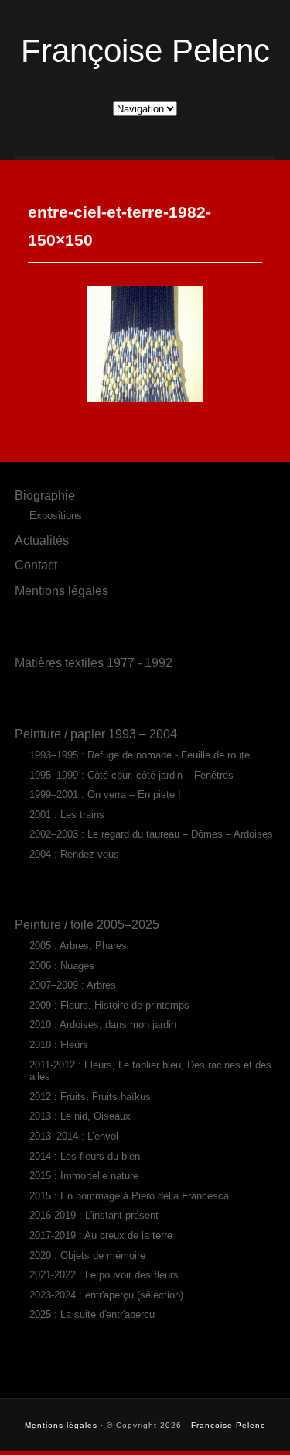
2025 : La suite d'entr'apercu (92, 1314)
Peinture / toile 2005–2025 (87, 924)
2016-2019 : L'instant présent (94, 1215)
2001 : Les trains (66, 814)
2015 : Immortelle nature (83, 1176)
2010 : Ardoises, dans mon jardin (102, 1024)
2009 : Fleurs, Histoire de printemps (109, 1005)
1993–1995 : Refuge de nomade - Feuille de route (139, 755)
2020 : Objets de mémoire (87, 1255)
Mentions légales (61, 590)
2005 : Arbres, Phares (78, 945)
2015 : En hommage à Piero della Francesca (129, 1196)
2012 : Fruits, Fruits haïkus (90, 1096)
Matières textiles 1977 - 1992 (93, 662)
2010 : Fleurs (58, 1045)
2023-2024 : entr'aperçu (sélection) (106, 1295)
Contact (36, 565)
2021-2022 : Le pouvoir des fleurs (104, 1275)
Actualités (42, 540)
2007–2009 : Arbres (72, 985)
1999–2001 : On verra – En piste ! (105, 794)
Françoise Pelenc (145, 51)
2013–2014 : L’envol (73, 1136)
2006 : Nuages (61, 966)
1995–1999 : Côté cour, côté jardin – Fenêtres (131, 775)
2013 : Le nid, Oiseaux (80, 1116)
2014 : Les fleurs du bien (84, 1156)
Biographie (45, 495)
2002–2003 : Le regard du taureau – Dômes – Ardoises (151, 834)
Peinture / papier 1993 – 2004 (96, 734)
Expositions (55, 515)
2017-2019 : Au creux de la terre (100, 1235)
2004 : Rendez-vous (74, 854)
